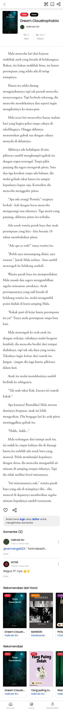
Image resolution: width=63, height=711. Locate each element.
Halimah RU (17, 540)
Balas (5, 553)
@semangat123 (14, 549)
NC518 (14, 562)
